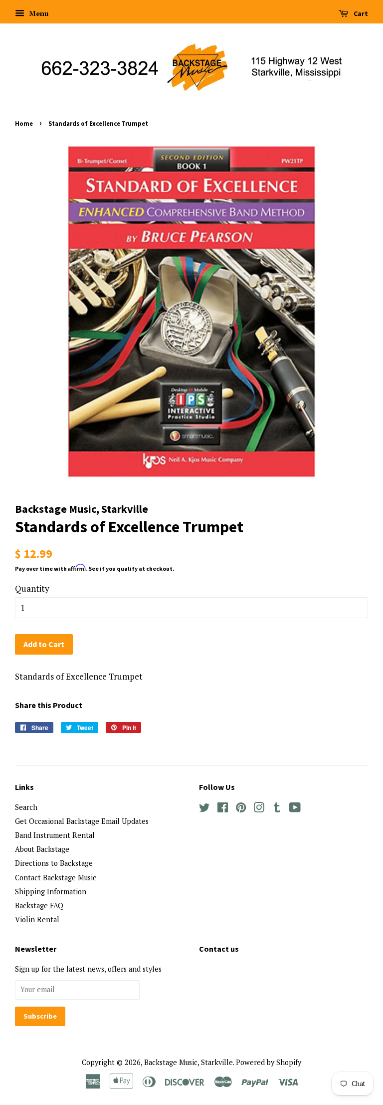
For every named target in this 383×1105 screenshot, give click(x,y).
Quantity (32, 588)
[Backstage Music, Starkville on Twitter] (204, 809)
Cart (360, 13)
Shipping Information (50, 891)
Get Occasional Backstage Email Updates (82, 821)
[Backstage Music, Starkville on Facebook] (222, 809)
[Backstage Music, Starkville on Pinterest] (240, 809)
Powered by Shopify (268, 1062)
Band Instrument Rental (55, 835)
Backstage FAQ (39, 905)
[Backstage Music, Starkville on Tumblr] (276, 809)
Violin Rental (37, 919)
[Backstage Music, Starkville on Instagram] (258, 809)
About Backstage (42, 849)
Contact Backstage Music (55, 877)
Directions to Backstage (54, 863)
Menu (37, 13)
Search (26, 807)
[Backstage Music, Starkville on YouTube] (295, 809)
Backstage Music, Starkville (188, 1062)
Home (24, 123)
